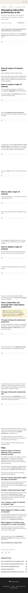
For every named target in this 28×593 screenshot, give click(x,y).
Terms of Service (14, 588)
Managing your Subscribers (20, 7)
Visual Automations (13, 494)
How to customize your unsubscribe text (11, 542)
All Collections (4, 7)
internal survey (4, 458)
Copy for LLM (21, 22)
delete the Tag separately (21, 297)
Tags (21, 73)
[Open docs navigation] (26, 2)
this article (20, 485)
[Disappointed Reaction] (2, 552)
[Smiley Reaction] (9, 552)
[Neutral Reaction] (5, 552)
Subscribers (11, 7)
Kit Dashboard (6, 586)
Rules (21, 494)
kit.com (12, 586)
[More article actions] (26, 23)
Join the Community (20, 586)
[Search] (23, 2)
